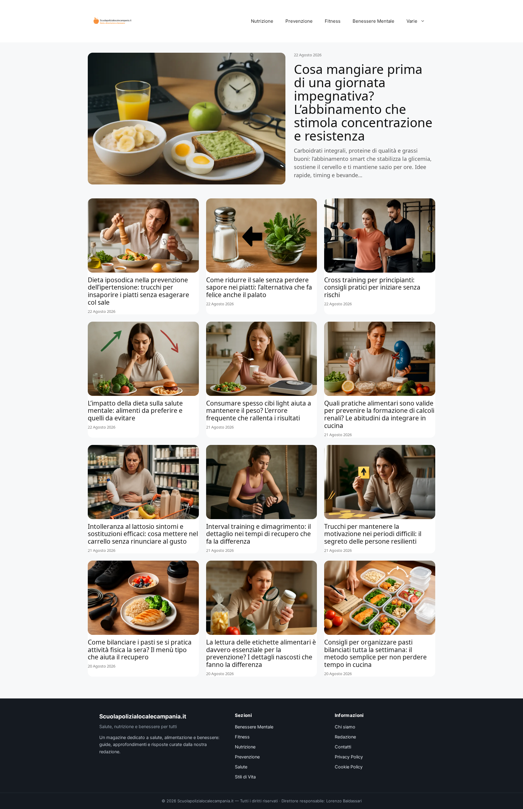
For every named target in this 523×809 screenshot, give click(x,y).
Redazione (345, 737)
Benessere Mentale (373, 21)
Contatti (343, 747)
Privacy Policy (349, 757)
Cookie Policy (349, 767)
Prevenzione (299, 21)
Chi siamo (345, 727)
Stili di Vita (245, 777)
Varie (411, 21)
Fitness (332, 21)
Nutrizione (262, 21)
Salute (241, 767)
